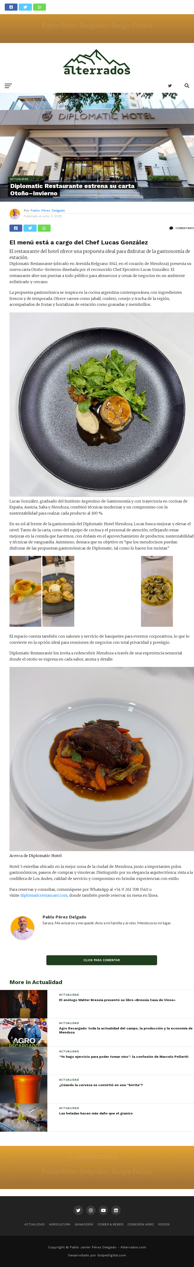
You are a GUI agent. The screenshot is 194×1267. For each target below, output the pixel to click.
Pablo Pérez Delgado (48, 210)
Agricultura (60, 1224)
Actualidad (34, 1224)
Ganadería (84, 1224)
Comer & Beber (110, 1224)
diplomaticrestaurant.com (43, 895)
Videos (164, 1224)
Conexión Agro (141, 1224)
